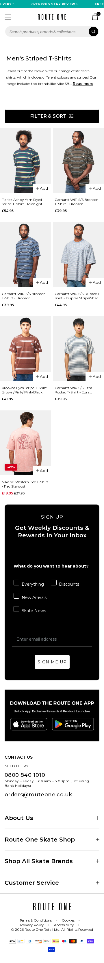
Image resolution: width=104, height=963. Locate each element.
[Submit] (93, 31)
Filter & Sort (48, 116)
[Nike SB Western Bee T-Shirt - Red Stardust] (25, 442)
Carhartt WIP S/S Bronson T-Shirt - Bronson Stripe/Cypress (77, 201)
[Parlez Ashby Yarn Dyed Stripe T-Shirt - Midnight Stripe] (25, 160)
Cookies (68, 920)
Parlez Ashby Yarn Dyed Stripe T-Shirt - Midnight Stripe (22, 201)
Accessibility (64, 925)
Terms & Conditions (36, 920)
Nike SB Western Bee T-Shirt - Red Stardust (25, 484)
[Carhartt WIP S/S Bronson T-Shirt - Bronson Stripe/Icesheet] (25, 254)
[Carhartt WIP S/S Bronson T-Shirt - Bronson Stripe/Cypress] (78, 160)
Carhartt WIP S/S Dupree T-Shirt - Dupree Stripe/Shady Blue (78, 296)
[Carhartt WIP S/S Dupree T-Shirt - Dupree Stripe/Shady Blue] (78, 254)
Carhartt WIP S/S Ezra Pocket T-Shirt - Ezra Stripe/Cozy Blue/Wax (73, 390)
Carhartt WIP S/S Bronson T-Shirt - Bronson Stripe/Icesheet (24, 296)
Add (44, 188)
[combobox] (52, 31)
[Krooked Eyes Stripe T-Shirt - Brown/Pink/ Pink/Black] (25, 348)
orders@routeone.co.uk (38, 794)
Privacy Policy (32, 925)
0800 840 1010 (25, 775)
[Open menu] (8, 17)
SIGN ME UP (52, 662)
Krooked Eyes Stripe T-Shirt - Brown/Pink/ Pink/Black (25, 390)
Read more (83, 83)
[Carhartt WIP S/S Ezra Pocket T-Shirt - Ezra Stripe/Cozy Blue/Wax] (78, 348)
